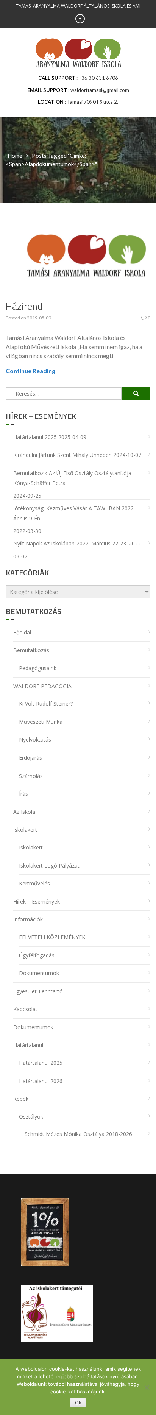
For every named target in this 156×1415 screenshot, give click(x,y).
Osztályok (31, 1116)
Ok (78, 1402)
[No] (146, 1387)
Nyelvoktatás (35, 739)
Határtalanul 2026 (40, 1081)
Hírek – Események (36, 901)
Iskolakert (25, 829)
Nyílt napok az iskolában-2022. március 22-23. (70, 543)
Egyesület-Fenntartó (38, 991)
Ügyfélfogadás (37, 955)
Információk (28, 919)
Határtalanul (28, 1045)
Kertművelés (34, 883)
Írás (23, 793)
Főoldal (22, 632)
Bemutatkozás (31, 650)
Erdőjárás (30, 757)
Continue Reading (30, 370)
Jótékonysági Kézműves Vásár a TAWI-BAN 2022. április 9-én (74, 513)
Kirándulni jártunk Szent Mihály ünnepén (62, 454)
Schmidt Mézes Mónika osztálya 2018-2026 (78, 1134)
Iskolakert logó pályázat (49, 865)
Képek (20, 1098)
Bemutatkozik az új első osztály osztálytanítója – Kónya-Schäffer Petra (74, 478)
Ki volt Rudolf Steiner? (46, 703)
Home (15, 155)
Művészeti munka (40, 721)
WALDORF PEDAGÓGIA (42, 686)
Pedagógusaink (37, 668)
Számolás (31, 775)
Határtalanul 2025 (35, 437)
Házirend (24, 306)
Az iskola (24, 811)
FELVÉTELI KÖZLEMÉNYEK (52, 937)
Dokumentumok (39, 973)
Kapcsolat (25, 1009)
